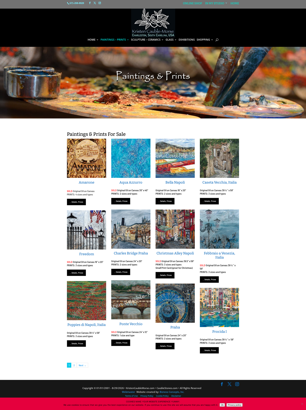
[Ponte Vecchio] (130, 317)
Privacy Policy (146, 395)
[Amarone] (86, 176)
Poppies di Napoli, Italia (86, 325)
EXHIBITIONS (187, 40)
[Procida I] (219, 325)
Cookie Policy (162, 395)
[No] (302, 403)
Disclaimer (176, 395)
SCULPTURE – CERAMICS (145, 40)
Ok (222, 405)
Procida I (219, 331)
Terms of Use (131, 395)
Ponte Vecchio (130, 324)
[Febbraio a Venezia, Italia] (219, 246)
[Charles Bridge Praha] (130, 246)
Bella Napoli (175, 182)
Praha (175, 327)
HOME (91, 40)
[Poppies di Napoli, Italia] (86, 318)
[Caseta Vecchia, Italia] (219, 176)
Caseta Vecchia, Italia (219, 182)
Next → (82, 365)
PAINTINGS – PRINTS (113, 40)
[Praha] (175, 320)
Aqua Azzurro (130, 182)
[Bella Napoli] (175, 176)
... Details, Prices (76, 202)
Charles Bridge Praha (131, 253)
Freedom (86, 254)
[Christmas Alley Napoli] (175, 246)
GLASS (170, 40)
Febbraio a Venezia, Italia (219, 255)
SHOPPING (203, 40)
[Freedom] (86, 247)
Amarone (86, 182)
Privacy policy (234, 405)
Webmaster (128, 391)
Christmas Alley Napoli (175, 253)
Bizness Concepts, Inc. (172, 391)
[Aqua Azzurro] (130, 176)
